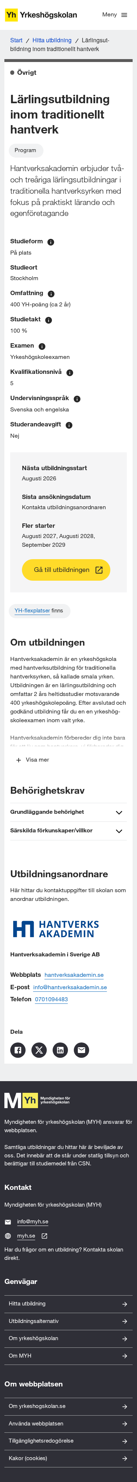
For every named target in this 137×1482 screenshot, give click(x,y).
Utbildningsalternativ (34, 1321)
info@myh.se (32, 1221)
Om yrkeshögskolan (33, 1338)
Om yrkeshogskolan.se (37, 1406)
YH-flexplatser (32, 610)
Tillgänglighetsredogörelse (41, 1441)
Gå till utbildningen (62, 570)
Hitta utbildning (52, 40)
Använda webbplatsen (36, 1423)
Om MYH (20, 1356)
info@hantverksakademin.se (70, 987)
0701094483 (51, 999)
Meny (109, 14)
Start (16, 40)
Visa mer (37, 760)
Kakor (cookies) (28, 1458)
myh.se (26, 1236)
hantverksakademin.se (74, 975)
